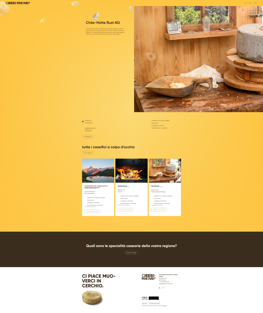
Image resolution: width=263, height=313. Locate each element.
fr (248, 3)
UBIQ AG (165, 305)
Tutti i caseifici (88, 152)
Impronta (144, 303)
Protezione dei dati (154, 303)
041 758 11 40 (88, 130)
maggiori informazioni (92, 211)
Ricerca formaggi (131, 252)
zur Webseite (87, 136)
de (245, 3)
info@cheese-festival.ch (165, 283)
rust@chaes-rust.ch (90, 128)
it (250, 3)
